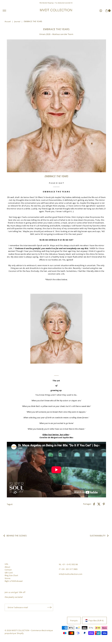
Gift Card (9, 572)
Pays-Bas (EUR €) (96, 620)
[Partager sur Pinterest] (104, 504)
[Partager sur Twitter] (99, 504)
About (7, 567)
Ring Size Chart (11, 575)
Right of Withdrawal (14, 581)
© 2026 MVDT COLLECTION (17, 630)
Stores (7, 578)
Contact (8, 569)
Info (6, 564)
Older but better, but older (55, 434)
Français (74, 620)
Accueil (8, 21)
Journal (17, 21)
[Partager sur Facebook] (94, 504)
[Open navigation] (4, 10)
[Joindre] (49, 607)
